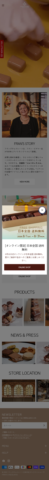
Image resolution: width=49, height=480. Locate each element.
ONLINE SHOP (24, 267)
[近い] (42, 210)
